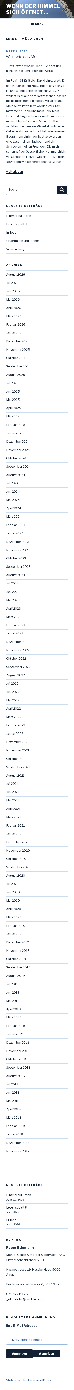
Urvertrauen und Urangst (23, 241)
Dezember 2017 (17, 1143)
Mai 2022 (13, 700)
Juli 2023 (12, 583)
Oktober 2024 (16, 458)
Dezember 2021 (17, 742)
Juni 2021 (12, 792)
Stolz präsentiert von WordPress (28, 1380)
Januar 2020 (14, 934)
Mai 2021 (12, 800)
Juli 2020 (12, 884)
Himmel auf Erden (18, 216)
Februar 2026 (15, 324)
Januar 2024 (14, 533)
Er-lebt (11, 232)
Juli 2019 (12, 984)
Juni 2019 (13, 992)
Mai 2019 (13, 1001)
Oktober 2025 (16, 358)
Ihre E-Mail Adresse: (22, 1326)
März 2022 (13, 717)
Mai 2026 (13, 300)
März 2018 (13, 1118)
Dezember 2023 (17, 542)
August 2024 (15, 475)
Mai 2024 (13, 500)
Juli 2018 (12, 1084)
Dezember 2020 (17, 842)
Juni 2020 (13, 892)
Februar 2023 (15, 625)
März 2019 (13, 1017)
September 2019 (18, 967)
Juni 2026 (13, 291)
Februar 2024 (15, 525)
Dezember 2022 (17, 642)
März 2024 (14, 517)
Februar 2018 (15, 1126)
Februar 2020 (15, 926)
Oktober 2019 (16, 959)
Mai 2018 (13, 1101)
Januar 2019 (14, 1034)
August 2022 (15, 675)
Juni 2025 (13, 391)
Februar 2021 (15, 825)
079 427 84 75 (17, 1294)
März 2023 (13, 617)
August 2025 (15, 375)
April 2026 (13, 308)
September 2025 (18, 366)
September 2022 (18, 667)
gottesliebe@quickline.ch (24, 1299)
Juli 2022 (12, 684)
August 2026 (15, 274)
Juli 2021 (12, 784)
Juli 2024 (12, 483)
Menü (39, 24)
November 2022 (18, 650)
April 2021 (13, 809)
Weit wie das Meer (23, 56)
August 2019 (15, 976)
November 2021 (17, 750)
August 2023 (15, 575)
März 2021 (13, 817)
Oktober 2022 (16, 658)
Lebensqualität (16, 224)
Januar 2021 (14, 834)
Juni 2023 (13, 592)
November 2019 (18, 951)
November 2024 (18, 450)
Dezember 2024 (17, 441)
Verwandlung (15, 249)
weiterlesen (14, 172)
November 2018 (18, 1051)
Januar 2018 (14, 1134)
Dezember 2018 (17, 1042)
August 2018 (15, 1076)
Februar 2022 (15, 725)
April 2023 (13, 608)
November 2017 (17, 1151)
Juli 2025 (12, 383)
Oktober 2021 (16, 759)
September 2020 (18, 867)
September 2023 (18, 567)
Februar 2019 (15, 1026)
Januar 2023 (14, 633)
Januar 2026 (14, 333)
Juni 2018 (13, 1092)
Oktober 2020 (16, 859)
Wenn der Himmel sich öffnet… (33, 9)
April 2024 (13, 508)
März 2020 (14, 917)
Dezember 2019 (17, 942)
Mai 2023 (13, 600)
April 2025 (13, 408)
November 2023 (18, 550)
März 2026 (14, 316)
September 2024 (18, 467)
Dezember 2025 (17, 341)
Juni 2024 (13, 491)
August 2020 (15, 875)
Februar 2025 (15, 425)
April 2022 (13, 708)
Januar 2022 (14, 734)
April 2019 (13, 1009)
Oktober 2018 (16, 1059)
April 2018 (13, 1109)
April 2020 (13, 909)
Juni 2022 (13, 692)
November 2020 (18, 850)
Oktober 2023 (16, 558)
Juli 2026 (12, 283)
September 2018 (18, 1067)
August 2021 (15, 775)
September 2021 (18, 767)
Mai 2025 (13, 400)
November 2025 (18, 350)
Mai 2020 (13, 901)
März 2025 (14, 416)
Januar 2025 (14, 433)
